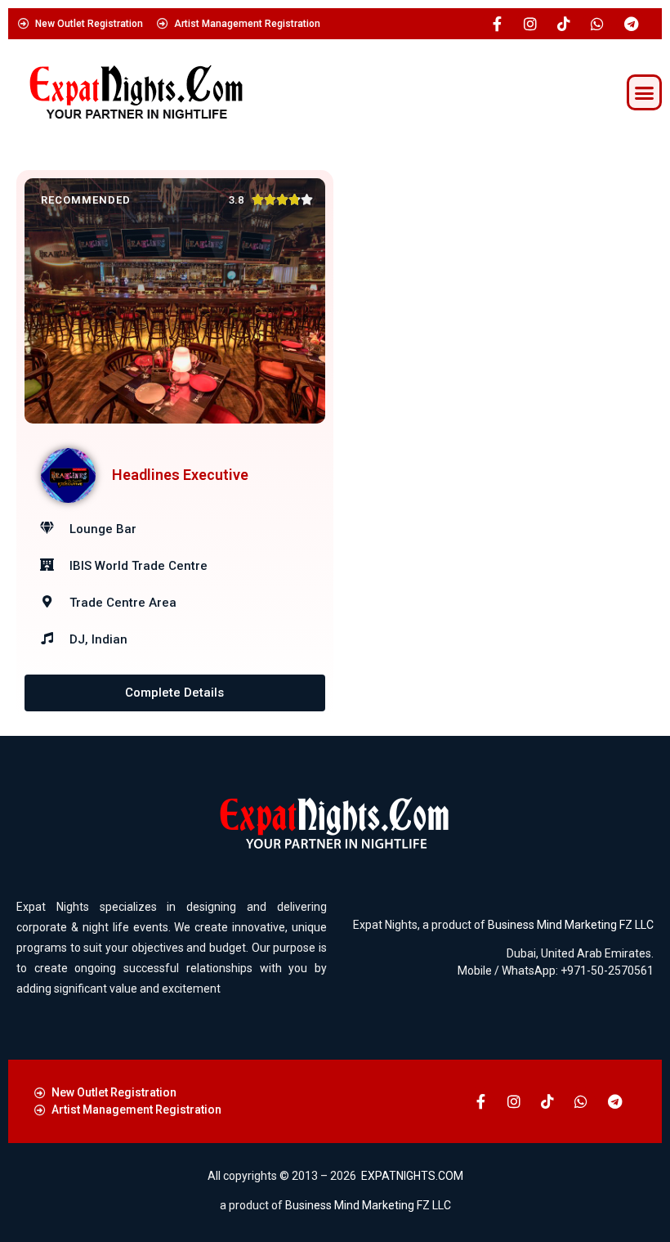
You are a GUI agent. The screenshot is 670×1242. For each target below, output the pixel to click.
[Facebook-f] (496, 23)
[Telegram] (630, 23)
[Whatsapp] (597, 23)
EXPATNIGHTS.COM (412, 1175)
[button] (645, 92)
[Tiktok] (563, 23)
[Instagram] (530, 23)
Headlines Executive (180, 474)
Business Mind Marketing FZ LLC (571, 924)
